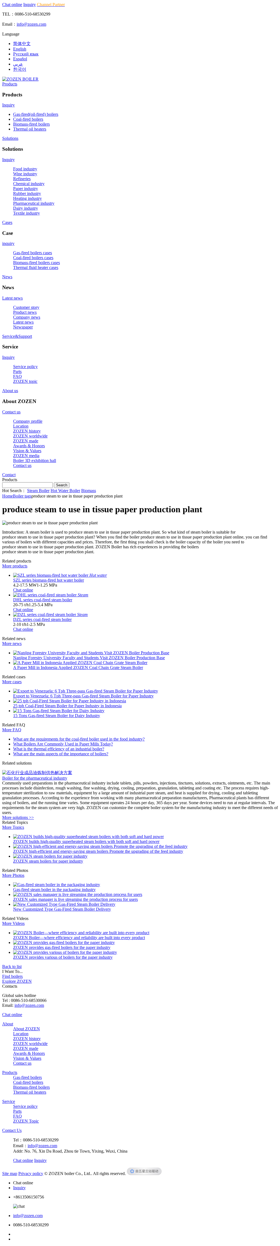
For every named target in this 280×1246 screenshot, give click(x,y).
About (7, 1024)
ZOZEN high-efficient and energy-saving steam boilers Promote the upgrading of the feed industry (98, 851)
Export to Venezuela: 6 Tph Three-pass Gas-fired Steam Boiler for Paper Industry (83, 696)
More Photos (13, 875)
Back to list (12, 966)
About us (10, 390)
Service (8, 1101)
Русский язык (26, 54)
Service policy (25, 366)
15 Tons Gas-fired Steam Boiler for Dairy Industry (56, 715)
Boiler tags (22, 496)
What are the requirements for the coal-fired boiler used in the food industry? (79, 739)
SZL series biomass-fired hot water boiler (48, 580)
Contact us (11, 412)
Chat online (12, 4)
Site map (9, 1173)
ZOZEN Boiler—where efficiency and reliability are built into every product (79, 937)
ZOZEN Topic (26, 1121)
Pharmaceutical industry (33, 203)
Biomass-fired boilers (31, 124)
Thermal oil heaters (29, 129)
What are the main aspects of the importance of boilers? (60, 753)
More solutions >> (18, 817)
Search (61, 485)
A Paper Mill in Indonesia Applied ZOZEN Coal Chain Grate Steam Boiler (78, 667)
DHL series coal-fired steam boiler (42, 599)
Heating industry (27, 198)
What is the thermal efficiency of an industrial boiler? (58, 749)
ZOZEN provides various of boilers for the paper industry (63, 957)
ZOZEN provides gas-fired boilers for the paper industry (61, 947)
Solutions (10, 138)
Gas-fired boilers (27, 1077)
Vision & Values (27, 450)
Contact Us (12, 1130)
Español (20, 59)
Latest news (12, 298)
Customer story (26, 307)
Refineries (22, 178)
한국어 (19, 69)
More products (14, 566)
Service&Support (17, 336)
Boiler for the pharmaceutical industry (34, 778)
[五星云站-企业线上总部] (144, 1173)
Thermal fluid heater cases (35, 267)
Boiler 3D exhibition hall (34, 460)
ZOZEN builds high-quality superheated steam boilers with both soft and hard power (86, 841)
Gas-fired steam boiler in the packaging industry (54, 889)
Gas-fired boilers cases (32, 252)
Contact (9, 474)
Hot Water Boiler (65, 490)
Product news (25, 312)
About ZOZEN (26, 1028)
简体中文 (22, 43)
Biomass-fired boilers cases (36, 262)
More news (12, 643)
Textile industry (26, 213)
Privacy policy (30, 1173)
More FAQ (11, 729)
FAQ (17, 376)
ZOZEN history (27, 431)
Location (20, 426)
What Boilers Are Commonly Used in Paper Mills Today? (63, 744)
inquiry (8, 243)
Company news (26, 317)
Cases (7, 222)
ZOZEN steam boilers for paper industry (48, 861)
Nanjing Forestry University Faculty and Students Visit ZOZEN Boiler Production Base (89, 657)
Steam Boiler (38, 490)
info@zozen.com (31, 24)
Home (7, 496)
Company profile (27, 421)
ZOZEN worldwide (30, 436)
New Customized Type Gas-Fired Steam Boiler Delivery (62, 909)
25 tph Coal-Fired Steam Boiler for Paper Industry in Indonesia (67, 705)
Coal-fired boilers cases (33, 257)
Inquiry (29, 4)
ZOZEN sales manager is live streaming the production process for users (75, 899)
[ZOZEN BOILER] (20, 79)
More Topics (13, 827)
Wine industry (25, 173)
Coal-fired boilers (28, 119)
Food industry (25, 169)
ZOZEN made (25, 441)
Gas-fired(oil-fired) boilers (35, 114)
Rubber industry (27, 193)
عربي (18, 64)
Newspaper (23, 327)
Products (9, 84)
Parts (17, 371)
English (19, 49)
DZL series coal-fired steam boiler (42, 619)
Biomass (88, 490)
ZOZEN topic (25, 381)
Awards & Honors (29, 445)
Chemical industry (29, 183)
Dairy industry (25, 208)
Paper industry (25, 188)
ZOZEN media (26, 455)
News (7, 276)
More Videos (13, 923)
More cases (12, 681)
